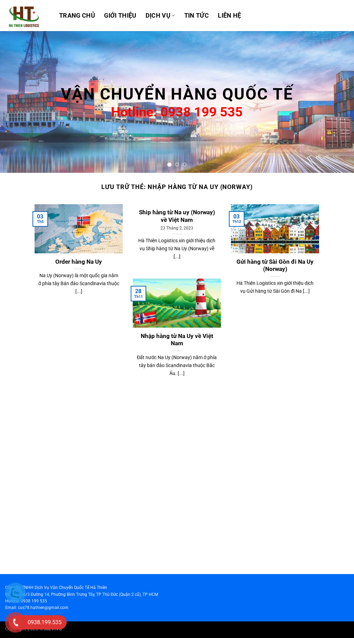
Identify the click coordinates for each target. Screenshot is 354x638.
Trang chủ (77, 15)
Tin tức (196, 15)
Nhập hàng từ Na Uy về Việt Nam (177, 340)
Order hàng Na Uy (78, 262)
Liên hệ (229, 15)
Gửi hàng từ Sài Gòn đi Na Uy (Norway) (275, 266)
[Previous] (16, 102)
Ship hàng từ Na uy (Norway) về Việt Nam (177, 216)
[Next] (338, 102)
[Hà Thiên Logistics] (27, 15)
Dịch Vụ (158, 15)
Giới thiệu (120, 15)
